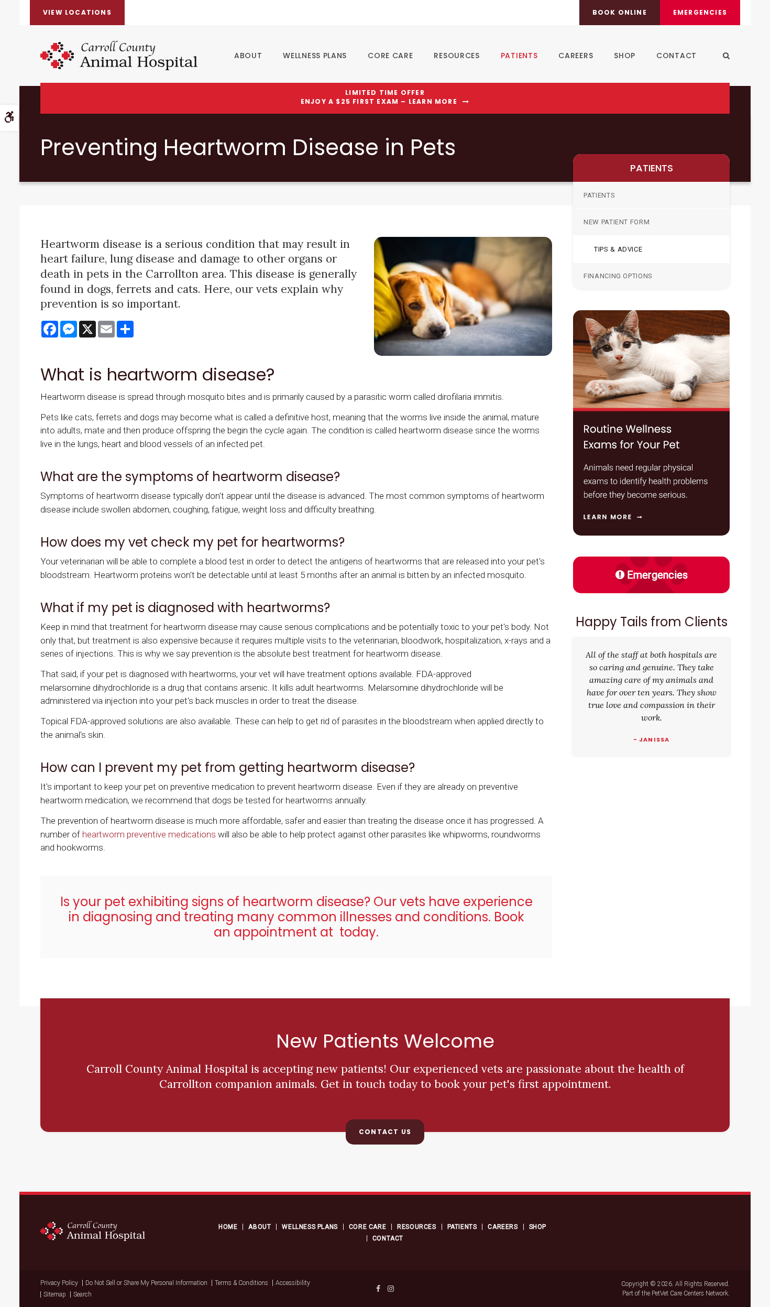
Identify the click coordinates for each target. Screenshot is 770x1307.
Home (227, 1226)
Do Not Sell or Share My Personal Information (146, 1283)
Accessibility (293, 1283)
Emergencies (700, 12)
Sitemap (54, 1294)
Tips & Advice (618, 249)
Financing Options (618, 276)
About (248, 55)
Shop (624, 55)
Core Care (390, 55)
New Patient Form (617, 222)
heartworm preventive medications (149, 834)
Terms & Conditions (241, 1283)
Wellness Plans (315, 55)
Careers (575, 55)
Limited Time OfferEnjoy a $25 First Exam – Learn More (379, 97)
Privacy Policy (59, 1283)
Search (82, 1294)
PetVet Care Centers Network (690, 1293)
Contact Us (385, 1131)
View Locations (77, 12)
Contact (676, 55)
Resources (456, 55)
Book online (619, 12)
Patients (519, 55)
